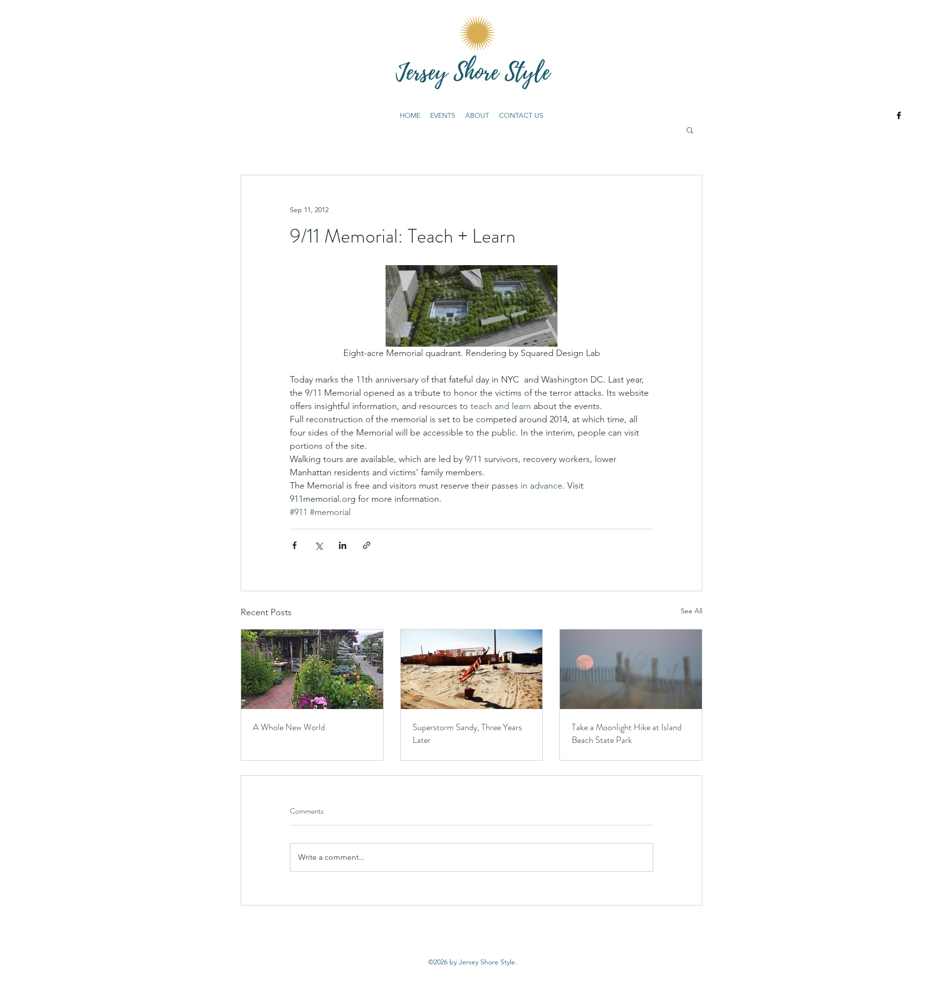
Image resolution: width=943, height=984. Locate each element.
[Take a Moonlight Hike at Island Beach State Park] (631, 669)
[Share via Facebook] (294, 545)
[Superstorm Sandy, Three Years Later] (472, 669)
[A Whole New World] (312, 669)
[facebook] (899, 115)
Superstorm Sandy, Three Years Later (467, 733)
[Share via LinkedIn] (342, 545)
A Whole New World (289, 727)
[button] (689, 130)
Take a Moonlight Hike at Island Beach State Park (627, 733)
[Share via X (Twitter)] (318, 545)
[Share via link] (366, 545)
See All (691, 610)
